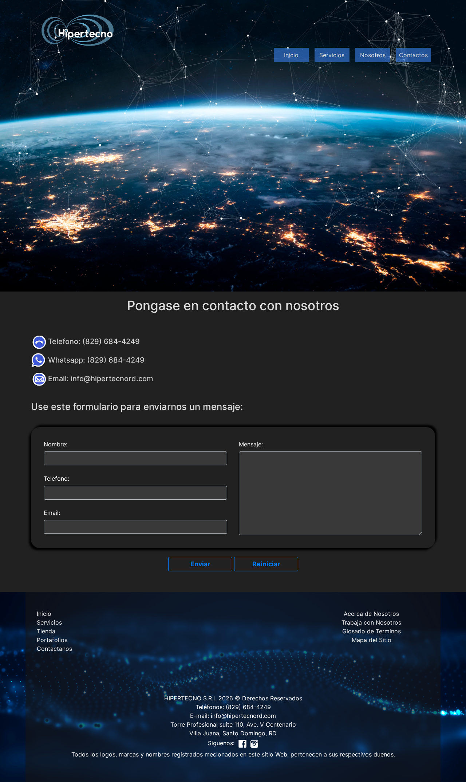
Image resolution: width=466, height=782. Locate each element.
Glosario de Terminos (371, 631)
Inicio (291, 55)
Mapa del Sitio (371, 640)
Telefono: (56, 478)
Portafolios (52, 640)
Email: (52, 512)
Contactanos (54, 648)
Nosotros (373, 55)
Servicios (331, 55)
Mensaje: (251, 444)
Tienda (46, 631)
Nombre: (55, 444)
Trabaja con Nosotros (371, 622)
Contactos (413, 55)
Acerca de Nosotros (371, 613)
